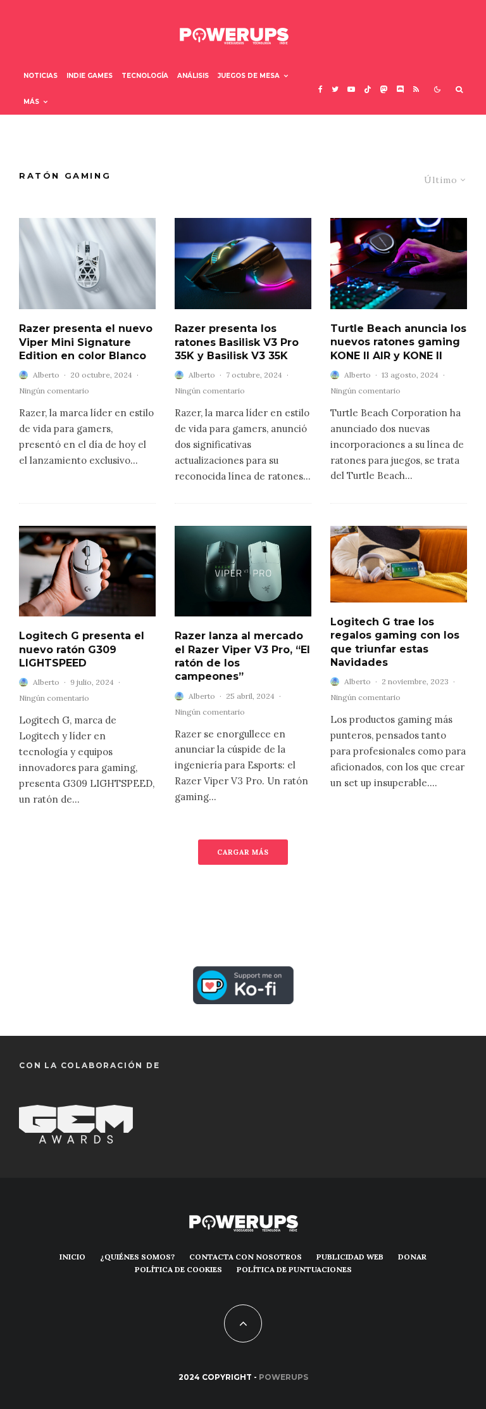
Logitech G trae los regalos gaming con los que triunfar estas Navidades (394, 642)
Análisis (193, 76)
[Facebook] (320, 89)
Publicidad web (349, 1256)
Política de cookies (178, 1269)
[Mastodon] (384, 89)
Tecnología (145, 76)
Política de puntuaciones (294, 1269)
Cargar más (243, 852)
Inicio (72, 1256)
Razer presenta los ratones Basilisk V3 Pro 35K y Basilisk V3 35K (237, 342)
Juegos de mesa (249, 76)
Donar (412, 1256)
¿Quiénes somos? (137, 1256)
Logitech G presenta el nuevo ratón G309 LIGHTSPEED (81, 649)
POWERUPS (283, 1377)
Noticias (40, 76)
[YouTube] (351, 89)
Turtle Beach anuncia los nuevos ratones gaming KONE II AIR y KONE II (398, 342)
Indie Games (89, 76)
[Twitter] (335, 89)
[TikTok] (367, 89)
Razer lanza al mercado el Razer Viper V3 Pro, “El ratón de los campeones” (242, 656)
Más (31, 102)
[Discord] (400, 89)
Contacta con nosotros (245, 1256)
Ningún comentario (54, 390)
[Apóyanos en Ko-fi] (243, 975)
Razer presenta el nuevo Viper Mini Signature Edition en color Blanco (86, 342)
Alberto (46, 374)
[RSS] (416, 89)
